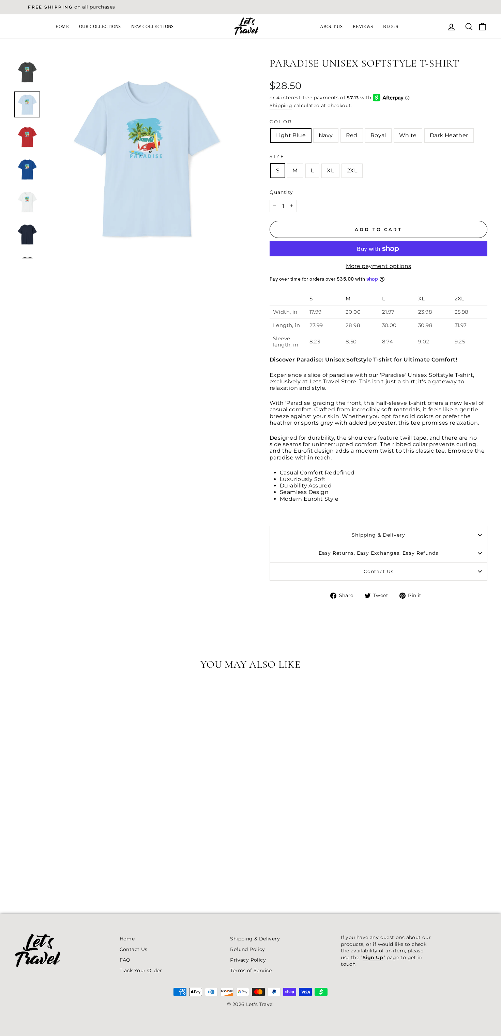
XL (330, 170)
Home (62, 26)
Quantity (281, 192)
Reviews (363, 26)
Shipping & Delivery (378, 535)
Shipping (281, 105)
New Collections (152, 26)
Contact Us (379, 571)
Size (277, 156)
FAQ (125, 960)
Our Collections (100, 26)
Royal (378, 135)
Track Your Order (141, 970)
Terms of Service (251, 970)
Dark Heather (449, 135)
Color (281, 121)
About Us (331, 26)
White (408, 135)
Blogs (390, 26)
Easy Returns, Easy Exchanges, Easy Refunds (378, 553)
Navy (326, 135)
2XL (352, 170)
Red (352, 135)
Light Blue (291, 135)
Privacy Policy (248, 960)
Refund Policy (247, 949)
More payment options (378, 266)
